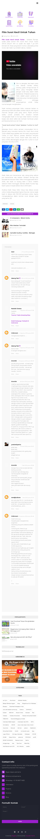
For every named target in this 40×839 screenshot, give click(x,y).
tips (13, 743)
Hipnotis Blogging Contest (18, 718)
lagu (33, 731)
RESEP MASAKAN (8, 740)
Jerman (19, 728)
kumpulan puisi (25, 731)
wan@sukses (16, 497)
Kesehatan (33, 728)
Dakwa (22, 709)
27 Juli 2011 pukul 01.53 (28, 252)
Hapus (17, 271)
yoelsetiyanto (16, 444)
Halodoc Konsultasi (15, 715)
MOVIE (12, 203)
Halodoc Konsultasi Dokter (29, 715)
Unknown (14, 333)
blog (18, 703)
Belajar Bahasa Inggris (9, 703)
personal (20, 737)
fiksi (33, 712)
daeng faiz (6, 36)
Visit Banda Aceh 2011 (8, 746)
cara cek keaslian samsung (10, 709)
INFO (32, 722)
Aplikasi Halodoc (22, 700)
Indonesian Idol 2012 (23, 722)
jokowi (26, 728)
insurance (5, 728)
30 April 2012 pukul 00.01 (27, 446)
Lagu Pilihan (6, 734)
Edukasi (27, 712)
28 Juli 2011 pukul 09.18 (27, 278)
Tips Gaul (19, 743)
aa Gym (5, 700)
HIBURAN (5, 203)
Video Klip (26, 743)
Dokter (5, 712)
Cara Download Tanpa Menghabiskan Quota (22, 622)
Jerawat (13, 728)
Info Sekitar (6, 725)
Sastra (27, 740)
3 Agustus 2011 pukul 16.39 (27, 347)
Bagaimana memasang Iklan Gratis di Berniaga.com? (22, 630)
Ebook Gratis (19, 712)
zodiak (28, 746)
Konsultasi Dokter (7, 731)
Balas (12, 271)
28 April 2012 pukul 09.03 (27, 381)
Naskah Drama (16, 308)
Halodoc (5, 715)
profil (34, 737)
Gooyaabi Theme (30, 835)
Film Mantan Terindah (18, 225)
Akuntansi (12, 700)
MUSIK (4, 737)
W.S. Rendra (20, 746)
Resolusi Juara (19, 740)
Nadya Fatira (12, 737)
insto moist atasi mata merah (25, 725)
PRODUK (28, 737)
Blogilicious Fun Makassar (29, 703)
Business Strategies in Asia (17, 706)
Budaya (5, 706)
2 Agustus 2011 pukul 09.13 (26, 333)
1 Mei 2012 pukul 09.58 (28, 465)
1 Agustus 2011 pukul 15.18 (27, 310)
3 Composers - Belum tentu (20, 218)
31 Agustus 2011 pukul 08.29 (26, 361)
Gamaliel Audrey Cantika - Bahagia (22, 233)
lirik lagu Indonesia (17, 734)
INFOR (13, 725)
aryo (12, 252)
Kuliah (16, 731)
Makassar (27, 734)
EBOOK (11, 712)
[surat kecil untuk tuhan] (20, 158)
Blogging (14, 835)
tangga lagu (6, 743)
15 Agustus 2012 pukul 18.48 (26, 516)
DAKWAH (28, 709)
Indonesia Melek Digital (9, 722)
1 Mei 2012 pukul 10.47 (28, 497)
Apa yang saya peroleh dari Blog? (21, 637)
